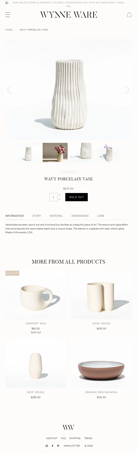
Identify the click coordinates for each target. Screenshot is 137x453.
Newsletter (72, 446)
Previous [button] (11, 89)
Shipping (75, 438)
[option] (68, 89)
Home (8, 30)
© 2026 (89, 446)
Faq (63, 438)
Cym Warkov (68, 172)
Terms (88, 438)
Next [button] (125, 89)
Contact (51, 438)
